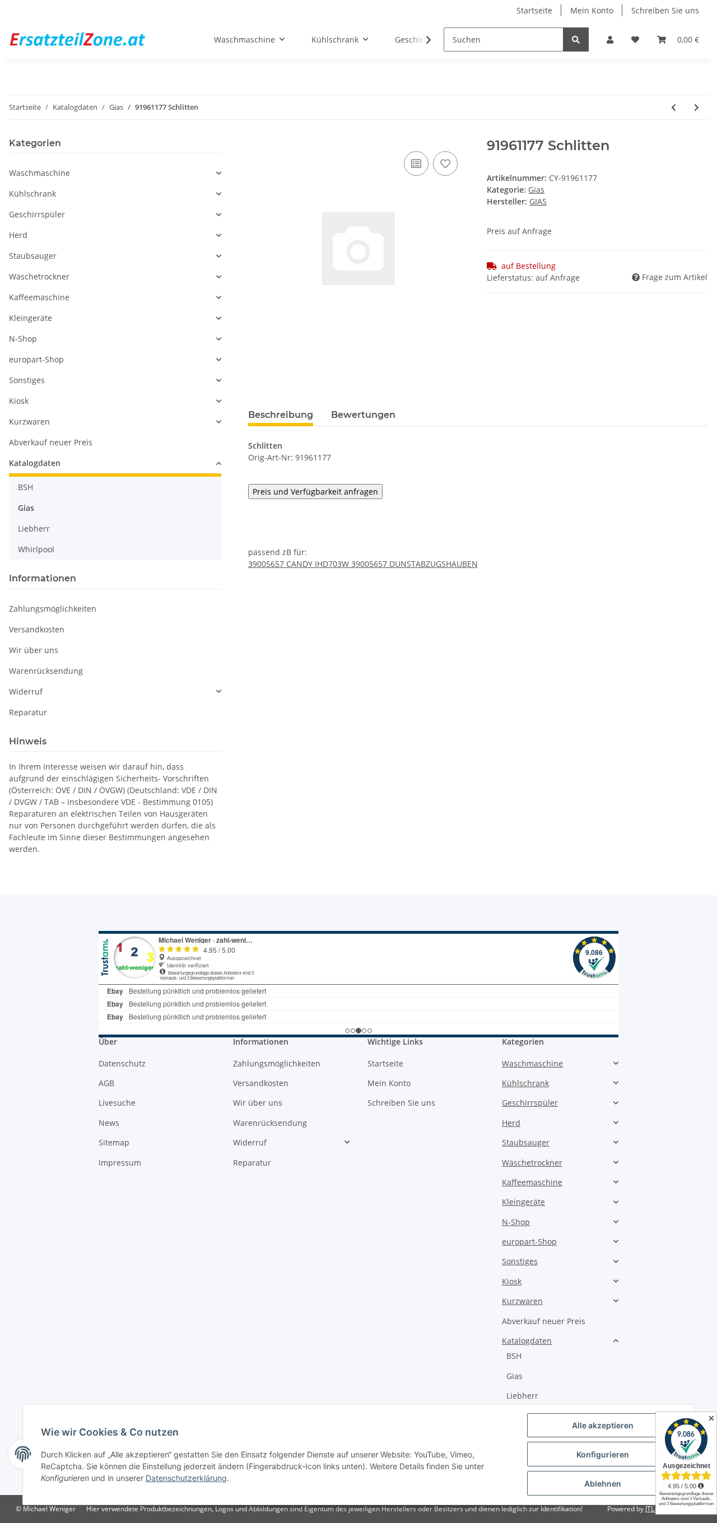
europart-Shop (36, 359)
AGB (106, 1083)
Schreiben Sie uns (665, 10)
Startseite (534, 10)
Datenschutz (122, 1063)
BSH (25, 487)
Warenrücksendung (46, 670)
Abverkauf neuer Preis (50, 442)
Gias (536, 189)
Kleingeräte (30, 318)
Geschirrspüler (37, 214)
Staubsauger (33, 255)
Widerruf (26, 691)
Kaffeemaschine (39, 297)
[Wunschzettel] (635, 39)
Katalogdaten (34, 463)
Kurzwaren (29, 421)
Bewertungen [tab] (363, 414)
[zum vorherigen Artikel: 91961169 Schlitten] (673, 107)
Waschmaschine (39, 172)
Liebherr (34, 528)
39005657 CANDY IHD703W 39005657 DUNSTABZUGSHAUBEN (363, 563)
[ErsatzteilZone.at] (91, 40)
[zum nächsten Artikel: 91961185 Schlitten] (696, 107)
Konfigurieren (602, 1454)
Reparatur (28, 712)
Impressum (120, 1162)
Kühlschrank (32, 193)
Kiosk (19, 400)
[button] (610, 39)
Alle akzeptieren (603, 1425)
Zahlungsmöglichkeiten (52, 608)
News (109, 1122)
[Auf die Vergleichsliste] (416, 163)
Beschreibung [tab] (280, 414)
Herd (18, 235)
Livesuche (117, 1102)
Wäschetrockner (39, 276)
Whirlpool (36, 549)
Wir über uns (33, 650)
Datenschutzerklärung (186, 1478)
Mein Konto (591, 10)
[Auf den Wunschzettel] (445, 163)
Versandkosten (36, 629)
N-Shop (23, 338)
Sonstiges (27, 380)
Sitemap (114, 1142)
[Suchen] (576, 39)
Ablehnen (602, 1483)
